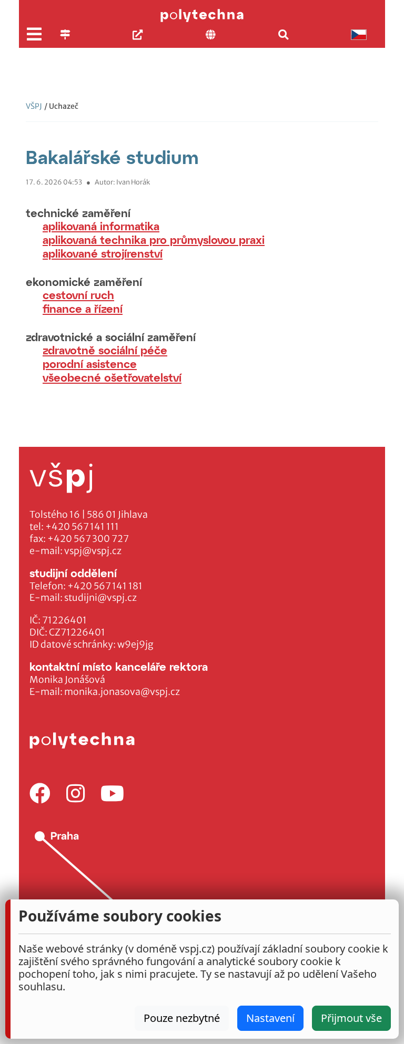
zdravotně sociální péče (105, 349)
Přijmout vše (351, 1018)
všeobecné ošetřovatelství (112, 377)
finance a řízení (83, 308)
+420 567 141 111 (82, 527)
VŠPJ (34, 106)
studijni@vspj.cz (100, 597)
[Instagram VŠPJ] (75, 794)
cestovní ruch (78, 294)
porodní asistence (90, 363)
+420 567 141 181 (105, 586)
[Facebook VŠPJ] (39, 794)
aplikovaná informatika (101, 225)
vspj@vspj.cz (93, 551)
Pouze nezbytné (182, 1018)
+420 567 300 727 (88, 539)
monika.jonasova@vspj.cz (122, 692)
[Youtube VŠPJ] (112, 794)
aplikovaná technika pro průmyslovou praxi (154, 239)
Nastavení (270, 1018)
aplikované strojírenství (103, 253)
